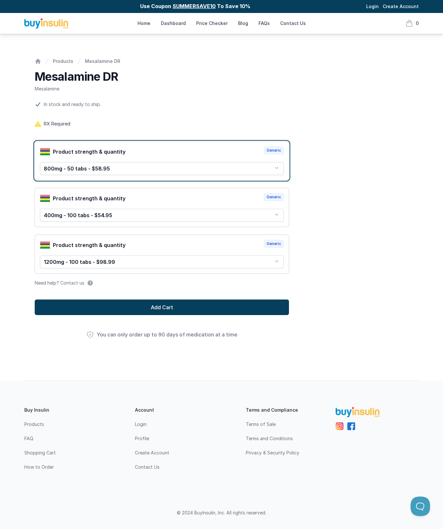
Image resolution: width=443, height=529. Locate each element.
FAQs (264, 23)
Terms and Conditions (269, 438)
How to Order (39, 467)
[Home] (38, 61)
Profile (142, 438)
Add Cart (162, 307)
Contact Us (293, 23)
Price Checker (212, 23)
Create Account (401, 6)
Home (144, 23)
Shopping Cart (40, 452)
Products (63, 61)
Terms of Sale (261, 424)
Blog (243, 23)
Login (372, 6)
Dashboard (173, 23)
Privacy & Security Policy (272, 452)
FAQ (28, 438)
